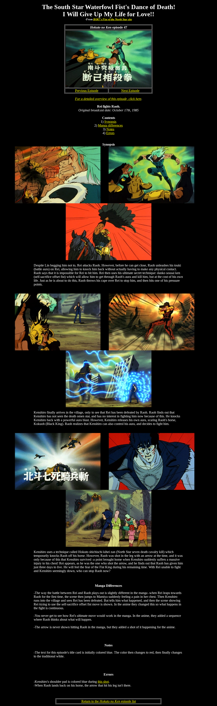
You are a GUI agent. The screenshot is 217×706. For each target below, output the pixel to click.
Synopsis (110, 121)
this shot (103, 681)
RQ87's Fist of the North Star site (112, 19)
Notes (110, 129)
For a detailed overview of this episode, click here (108, 99)
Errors (110, 133)
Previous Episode (86, 90)
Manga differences (110, 125)
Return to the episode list (108, 701)
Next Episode (130, 90)
